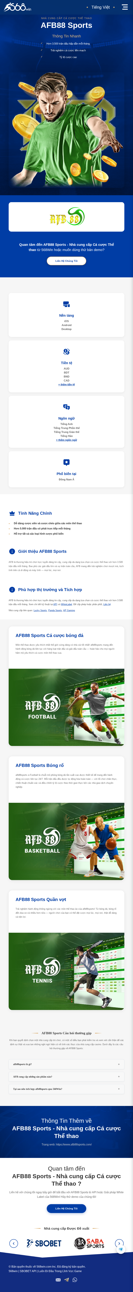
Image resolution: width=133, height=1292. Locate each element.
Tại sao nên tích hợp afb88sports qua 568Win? (37, 1089)
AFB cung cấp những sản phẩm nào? (32, 1076)
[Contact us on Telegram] (120, 1249)
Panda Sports (55, 610)
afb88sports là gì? (22, 1064)
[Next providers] (119, 1243)
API (55, 604)
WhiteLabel (66, 604)
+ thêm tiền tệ (66, 384)
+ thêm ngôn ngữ (66, 439)
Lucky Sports (40, 610)
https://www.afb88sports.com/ (74, 1144)
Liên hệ (107, 604)
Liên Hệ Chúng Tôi (66, 261)
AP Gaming (69, 610)
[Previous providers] (13, 1243)
